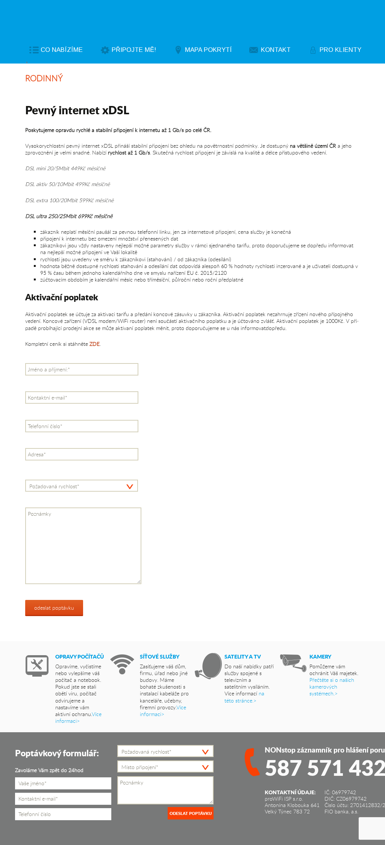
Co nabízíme (62, 49)
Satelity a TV (242, 656)
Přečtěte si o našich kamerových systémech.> (331, 686)
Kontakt (276, 49)
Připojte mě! (134, 49)
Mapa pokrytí (208, 49)
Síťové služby (159, 656)
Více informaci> (78, 717)
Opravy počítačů (79, 656)
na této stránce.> (244, 697)
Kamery (320, 656)
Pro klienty (340, 49)
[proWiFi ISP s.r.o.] (201, 19)
